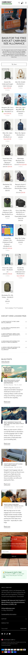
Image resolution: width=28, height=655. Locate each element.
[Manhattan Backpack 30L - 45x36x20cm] (21, 150)
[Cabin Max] (6, 3)
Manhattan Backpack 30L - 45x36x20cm (20, 160)
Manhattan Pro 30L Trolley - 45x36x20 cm (7, 297)
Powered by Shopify (5, 645)
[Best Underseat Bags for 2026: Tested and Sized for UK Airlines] (14, 415)
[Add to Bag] (12, 154)
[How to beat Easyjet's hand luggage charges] (14, 457)
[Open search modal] (19, 2)
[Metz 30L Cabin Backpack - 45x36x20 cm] (7, 125)
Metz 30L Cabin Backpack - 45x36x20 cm (7, 135)
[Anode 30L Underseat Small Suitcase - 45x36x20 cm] (7, 74)
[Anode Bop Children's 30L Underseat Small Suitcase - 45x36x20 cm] (7, 230)
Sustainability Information (8, 614)
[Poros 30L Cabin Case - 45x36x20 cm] (7, 260)
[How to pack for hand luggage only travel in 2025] (14, 497)
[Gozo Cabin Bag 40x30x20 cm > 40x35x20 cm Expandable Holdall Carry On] (21, 202)
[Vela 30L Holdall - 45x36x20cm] (21, 74)
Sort (15, 64)
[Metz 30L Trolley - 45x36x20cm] (21, 230)
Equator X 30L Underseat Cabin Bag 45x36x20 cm (7, 212)
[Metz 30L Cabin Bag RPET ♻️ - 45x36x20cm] (21, 99)
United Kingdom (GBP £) (9, 639)
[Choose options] (12, 78)
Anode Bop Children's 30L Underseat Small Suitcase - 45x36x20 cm (7, 242)
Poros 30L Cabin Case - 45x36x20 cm (7, 270)
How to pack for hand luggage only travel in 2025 (13, 505)
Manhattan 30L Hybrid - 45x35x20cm (7, 186)
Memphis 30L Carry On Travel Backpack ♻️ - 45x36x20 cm (7, 109)
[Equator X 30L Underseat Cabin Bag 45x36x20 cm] (7, 202)
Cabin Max (12, 642)
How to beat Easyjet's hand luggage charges (13, 464)
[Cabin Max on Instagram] (5, 634)
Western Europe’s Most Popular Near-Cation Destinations (12, 381)
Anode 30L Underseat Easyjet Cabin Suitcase (7, 84)
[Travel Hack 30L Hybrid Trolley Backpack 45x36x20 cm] (7, 150)
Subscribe (23, 628)
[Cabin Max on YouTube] (10, 634)
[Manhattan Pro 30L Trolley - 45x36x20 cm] (7, 287)
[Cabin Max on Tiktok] (7, 634)
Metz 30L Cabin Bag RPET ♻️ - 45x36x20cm (20, 109)
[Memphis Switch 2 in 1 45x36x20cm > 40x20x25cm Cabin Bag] (21, 176)
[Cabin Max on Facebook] (2, 634)
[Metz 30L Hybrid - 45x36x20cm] (21, 125)
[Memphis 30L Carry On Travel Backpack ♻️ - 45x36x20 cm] (7, 99)
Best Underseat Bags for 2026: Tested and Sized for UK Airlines (14, 423)
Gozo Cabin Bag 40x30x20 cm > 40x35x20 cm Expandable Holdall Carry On (20, 214)
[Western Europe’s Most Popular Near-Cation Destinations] (14, 373)
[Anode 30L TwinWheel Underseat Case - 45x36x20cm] (21, 260)
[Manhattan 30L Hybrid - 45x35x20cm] (7, 176)
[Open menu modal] (25, 2)
